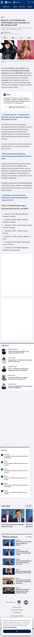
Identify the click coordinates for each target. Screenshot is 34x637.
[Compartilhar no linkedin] (29, 37)
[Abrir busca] (29, 2)
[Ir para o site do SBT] (26, 602)
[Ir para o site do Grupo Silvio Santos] (14, 602)
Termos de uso (17, 612)
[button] (12, 520)
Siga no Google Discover (18, 107)
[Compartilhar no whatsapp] (5, 37)
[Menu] (32, 2)
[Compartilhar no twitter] (21, 37)
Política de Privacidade (10, 627)
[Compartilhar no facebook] (13, 37)
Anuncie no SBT (17, 607)
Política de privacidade (17, 609)
